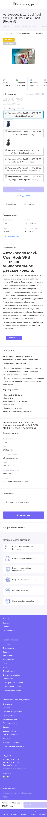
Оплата (6, 727)
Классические (8, 660)
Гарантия (6, 708)
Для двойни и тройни (11, 675)
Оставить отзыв (23, 515)
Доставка (6, 623)
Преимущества (9, 716)
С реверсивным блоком (12, 690)
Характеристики (23, 33)
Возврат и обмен (9, 731)
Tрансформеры (9, 671)
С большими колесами (12, 687)
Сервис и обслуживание (12, 712)
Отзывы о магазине (10, 735)
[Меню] (4, 4)
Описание (7, 33)
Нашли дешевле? (23, 196)
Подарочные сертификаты (13, 746)
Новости (6, 739)
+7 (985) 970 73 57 (11, 762)
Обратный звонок (10, 765)
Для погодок (8, 656)
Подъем (6, 627)
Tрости (5, 652)
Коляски (6, 644)
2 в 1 (5, 667)
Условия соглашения (11, 742)
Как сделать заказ (10, 719)
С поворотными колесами (13, 683)
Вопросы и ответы (10, 723)
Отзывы (39, 33)
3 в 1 (5, 663)
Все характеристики (11, 236)
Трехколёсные (8, 648)
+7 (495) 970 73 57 (11, 760)
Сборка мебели (9, 631)
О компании (7, 704)
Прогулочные (8, 679)
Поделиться (12, 338)
